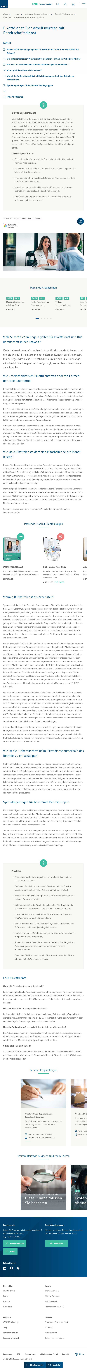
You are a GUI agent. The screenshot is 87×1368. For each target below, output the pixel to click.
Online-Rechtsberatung (54, 1338)
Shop (5, 1327)
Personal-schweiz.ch (11, 1338)
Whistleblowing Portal (49, 1354)
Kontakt (65, 1354)
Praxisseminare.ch (10, 1333)
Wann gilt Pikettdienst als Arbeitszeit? (24, 70)
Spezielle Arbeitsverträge (64, 14)
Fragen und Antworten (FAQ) (56, 1322)
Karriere (6, 1301)
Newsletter (7, 1307)
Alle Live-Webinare (52, 1296)
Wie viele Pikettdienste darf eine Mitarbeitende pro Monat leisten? (37, 64)
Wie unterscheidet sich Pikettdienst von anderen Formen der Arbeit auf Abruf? (43, 59)
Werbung (49, 1327)
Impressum (7, 1354)
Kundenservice (51, 1333)
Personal (17, 14)
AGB (18, 1354)
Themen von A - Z (52, 1291)
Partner (6, 1296)
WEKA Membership (10, 1322)
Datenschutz (30, 1354)
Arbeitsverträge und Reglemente (37, 14)
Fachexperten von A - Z (54, 1307)
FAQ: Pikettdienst (15, 97)
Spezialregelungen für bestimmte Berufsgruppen (30, 85)
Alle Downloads (51, 1301)
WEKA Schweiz (9, 1291)
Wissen (5, 14)
